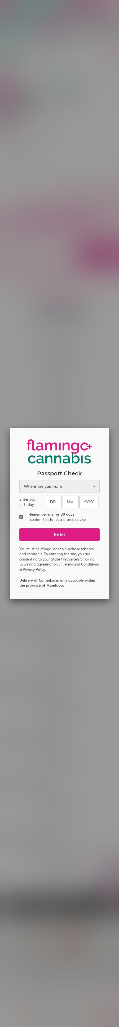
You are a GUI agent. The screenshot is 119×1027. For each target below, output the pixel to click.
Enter (59, 534)
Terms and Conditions (81, 564)
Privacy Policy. (34, 569)
